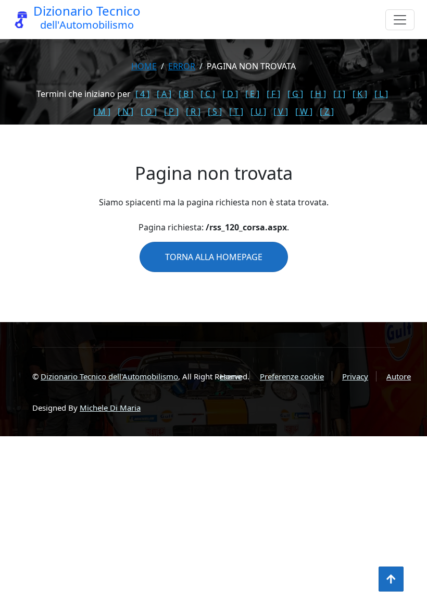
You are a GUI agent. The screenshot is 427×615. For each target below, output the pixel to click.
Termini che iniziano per (83, 94)
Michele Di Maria (110, 407)
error (181, 66)
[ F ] (273, 94)
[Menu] (400, 19)
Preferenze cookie (292, 376)
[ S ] (215, 111)
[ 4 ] (142, 94)
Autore (398, 376)
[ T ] (236, 111)
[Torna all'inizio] (391, 579)
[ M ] (101, 111)
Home (144, 66)
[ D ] (230, 94)
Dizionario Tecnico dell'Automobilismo (109, 376)
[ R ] (193, 111)
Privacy (355, 376)
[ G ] (295, 94)
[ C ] (207, 94)
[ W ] (303, 111)
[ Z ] (327, 111)
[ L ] (381, 94)
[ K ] (360, 94)
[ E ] (252, 94)
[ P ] (171, 111)
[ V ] (280, 111)
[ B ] (186, 94)
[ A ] (164, 94)
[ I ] (339, 94)
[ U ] (258, 111)
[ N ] (125, 111)
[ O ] (149, 111)
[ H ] (318, 94)
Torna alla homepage (213, 257)
